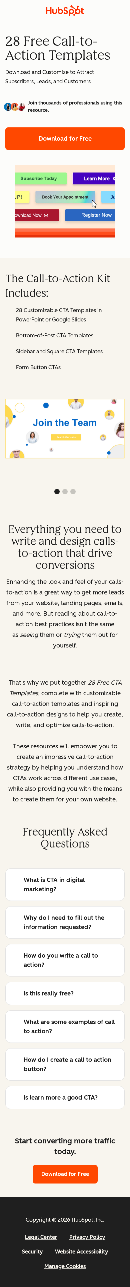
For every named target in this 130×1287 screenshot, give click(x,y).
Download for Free (65, 138)
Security (32, 1252)
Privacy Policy (87, 1237)
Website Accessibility (81, 1252)
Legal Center (41, 1237)
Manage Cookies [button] (65, 1266)
